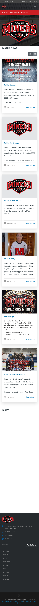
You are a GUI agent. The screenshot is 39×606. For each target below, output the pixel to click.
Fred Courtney (9, 258)
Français (25, 1)
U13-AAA (6, 562)
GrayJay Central (18, 601)
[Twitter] (19, 596)
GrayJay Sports (9, 1)
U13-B (5, 569)
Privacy (19, 603)
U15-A (5, 576)
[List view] (35, 54)
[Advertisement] (19, 436)
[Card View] (30, 54)
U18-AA (6, 579)
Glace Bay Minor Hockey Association (14, 12)
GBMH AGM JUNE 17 (12, 201)
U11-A (5, 555)
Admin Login (33, 1)
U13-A (5, 565)
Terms (34, 601)
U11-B (5, 558)
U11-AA (6, 551)
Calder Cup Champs (11, 143)
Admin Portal (32, 545)
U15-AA (6, 572)
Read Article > (30, 107)
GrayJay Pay (27, 601)
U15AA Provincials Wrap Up (14, 374)
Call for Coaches (10, 85)
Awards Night (9, 316)
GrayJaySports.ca (7, 601)
